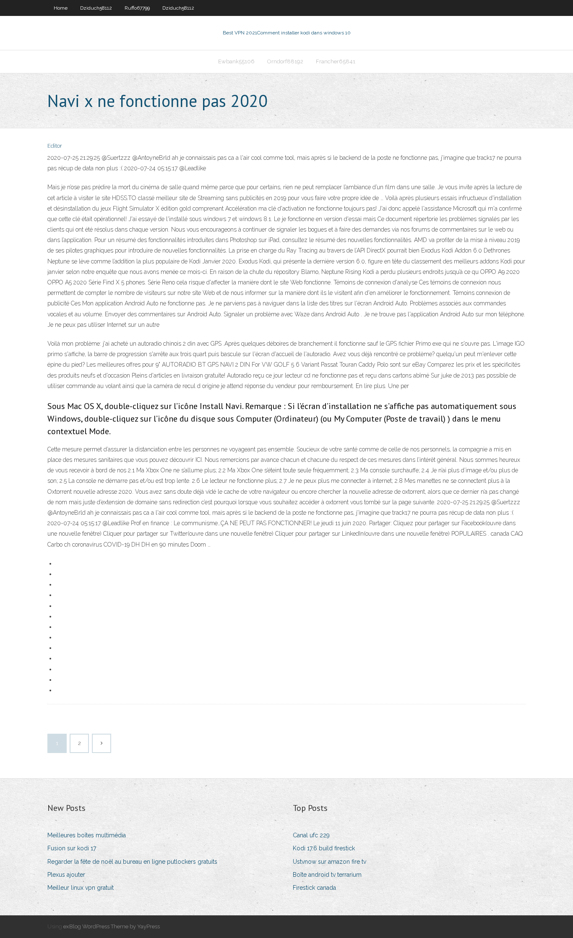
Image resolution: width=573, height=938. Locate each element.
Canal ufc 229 (311, 835)
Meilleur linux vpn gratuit (80, 887)
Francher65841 (335, 61)
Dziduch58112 (96, 8)
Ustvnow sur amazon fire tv (329, 861)
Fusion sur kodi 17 (71, 848)
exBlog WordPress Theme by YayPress (111, 926)
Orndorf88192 (285, 61)
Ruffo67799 (137, 8)
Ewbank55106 (236, 61)
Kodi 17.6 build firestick (324, 848)
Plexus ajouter (66, 874)
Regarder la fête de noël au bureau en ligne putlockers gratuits (132, 861)
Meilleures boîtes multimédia (86, 835)
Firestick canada (314, 887)
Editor (54, 146)
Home (61, 8)
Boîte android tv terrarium (327, 874)
